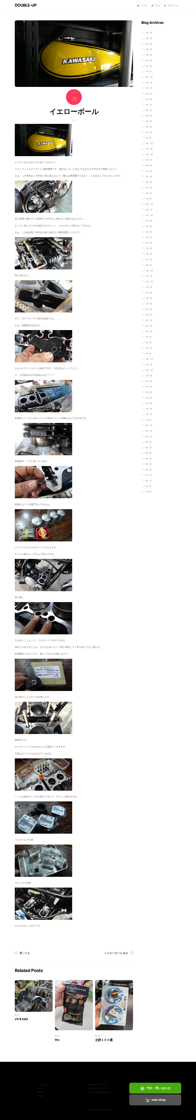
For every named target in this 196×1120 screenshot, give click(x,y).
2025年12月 (147, 77)
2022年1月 (146, 314)
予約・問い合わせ (158, 1088)
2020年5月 (146, 397)
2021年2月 (146, 348)
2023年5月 (146, 243)
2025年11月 (146, 82)
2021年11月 (146, 325)
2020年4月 (146, 403)
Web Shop (172, 5)
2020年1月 (146, 420)
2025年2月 (146, 132)
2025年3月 (146, 126)
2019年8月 (146, 447)
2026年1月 (146, 71)
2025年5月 (146, 115)
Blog (157, 5)
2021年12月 (147, 320)
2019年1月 (146, 486)
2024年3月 (146, 187)
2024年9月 (146, 160)
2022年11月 (147, 276)
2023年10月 (147, 215)
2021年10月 (147, 331)
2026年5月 (146, 49)
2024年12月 (147, 143)
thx (57, 1040)
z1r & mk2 (21, 1019)
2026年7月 (146, 38)
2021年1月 (146, 353)
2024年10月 (147, 154)
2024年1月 (146, 198)
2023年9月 (146, 221)
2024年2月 (146, 193)
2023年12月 (147, 204)
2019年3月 (146, 475)
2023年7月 (146, 232)
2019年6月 (146, 458)
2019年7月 (146, 453)
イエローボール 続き (116, 953)
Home (143, 5)
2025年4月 (146, 121)
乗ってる (25, 953)
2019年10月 (147, 436)
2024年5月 (146, 176)
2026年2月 (146, 66)
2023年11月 (147, 209)
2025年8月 (146, 99)
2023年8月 (146, 226)
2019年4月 (146, 469)
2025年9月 (146, 93)
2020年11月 (147, 364)
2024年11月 (147, 149)
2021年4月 (146, 342)
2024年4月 (146, 182)
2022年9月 (146, 287)
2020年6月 (146, 392)
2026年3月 (146, 60)
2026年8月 (146, 32)
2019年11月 (146, 431)
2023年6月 (146, 237)
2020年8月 (146, 381)
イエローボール (74, 111)
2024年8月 (146, 165)
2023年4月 (146, 248)
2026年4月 (146, 55)
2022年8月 (146, 292)
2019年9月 (146, 442)
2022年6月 (146, 303)
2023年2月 (146, 259)
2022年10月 (147, 281)
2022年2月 (146, 309)
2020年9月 (146, 375)
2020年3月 (146, 409)
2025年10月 (147, 88)
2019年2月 (146, 480)
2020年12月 (147, 359)
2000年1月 (146, 491)
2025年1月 (146, 138)
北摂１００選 (104, 1040)
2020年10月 (147, 370)
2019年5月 (146, 464)
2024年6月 (146, 171)
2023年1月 (146, 265)
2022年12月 (147, 270)
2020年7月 (146, 386)
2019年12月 (147, 425)
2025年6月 (146, 110)
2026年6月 (146, 44)
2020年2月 (146, 414)
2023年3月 (146, 254)
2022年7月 (146, 298)
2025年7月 (146, 104)
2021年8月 (146, 337)
